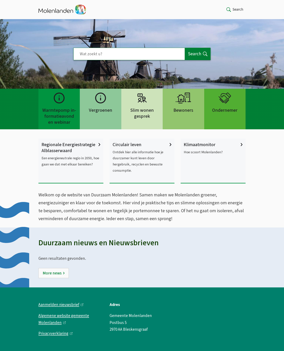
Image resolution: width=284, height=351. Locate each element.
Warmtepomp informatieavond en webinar (59, 116)
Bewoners (183, 110)
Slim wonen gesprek (142, 113)
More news (52, 273)
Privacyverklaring (54, 333)
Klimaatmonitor (199, 145)
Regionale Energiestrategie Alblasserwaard (68, 148)
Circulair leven (127, 145)
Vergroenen (100, 110)
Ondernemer (224, 110)
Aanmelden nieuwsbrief (60, 305)
